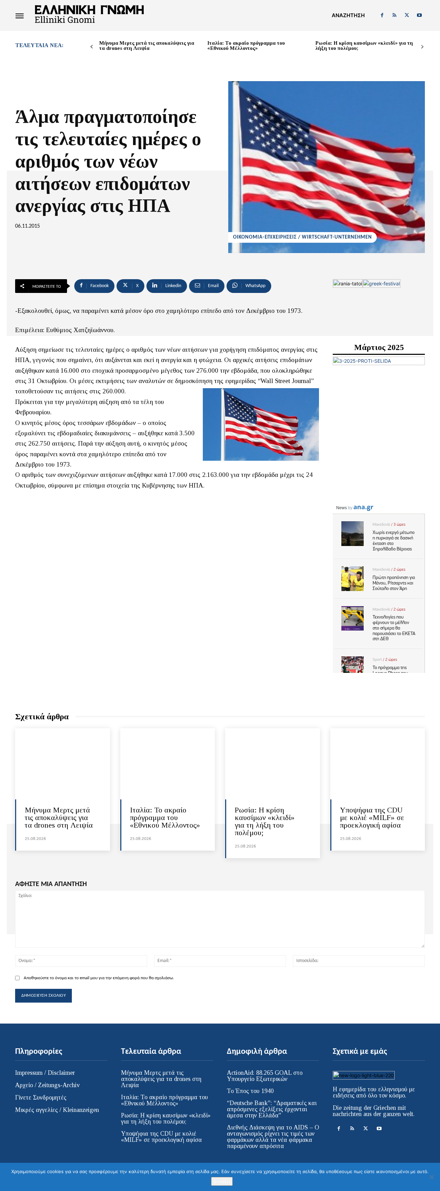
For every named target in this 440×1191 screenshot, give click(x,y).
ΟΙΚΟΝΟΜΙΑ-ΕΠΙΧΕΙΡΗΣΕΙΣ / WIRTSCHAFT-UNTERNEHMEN (302, 237)
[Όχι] (431, 1176)
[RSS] (394, 15)
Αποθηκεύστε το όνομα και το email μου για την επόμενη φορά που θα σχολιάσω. (99, 978)
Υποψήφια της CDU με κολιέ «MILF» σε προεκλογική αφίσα (372, 817)
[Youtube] (419, 15)
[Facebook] (381, 15)
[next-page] (422, 47)
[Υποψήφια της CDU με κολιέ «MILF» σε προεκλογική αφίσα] (377, 763)
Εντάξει (222, 1181)
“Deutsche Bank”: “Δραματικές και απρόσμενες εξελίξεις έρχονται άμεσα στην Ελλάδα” (272, 1109)
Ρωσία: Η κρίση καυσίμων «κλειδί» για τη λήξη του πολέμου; (364, 45)
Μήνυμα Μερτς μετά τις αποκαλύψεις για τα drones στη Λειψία (146, 45)
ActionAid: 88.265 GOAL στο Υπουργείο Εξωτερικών (264, 1075)
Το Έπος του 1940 (250, 1091)
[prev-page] (91, 47)
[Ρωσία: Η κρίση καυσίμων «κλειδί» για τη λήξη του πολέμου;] (272, 763)
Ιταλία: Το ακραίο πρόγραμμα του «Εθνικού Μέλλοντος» (246, 45)
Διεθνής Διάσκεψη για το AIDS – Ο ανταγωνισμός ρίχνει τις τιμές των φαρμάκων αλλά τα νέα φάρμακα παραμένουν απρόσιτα (273, 1136)
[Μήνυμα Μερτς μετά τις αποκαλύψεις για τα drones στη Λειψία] (62, 763)
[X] (407, 15)
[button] (348, 15)
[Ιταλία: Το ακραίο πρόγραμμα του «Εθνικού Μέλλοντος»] (167, 763)
